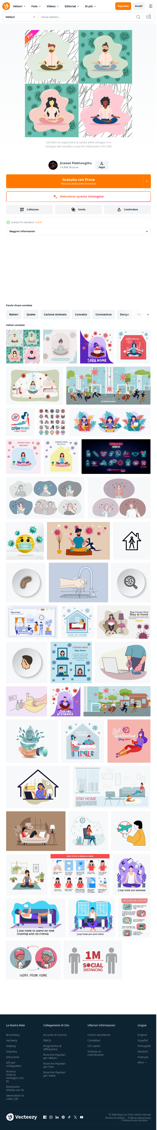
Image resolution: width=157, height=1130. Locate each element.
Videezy (11, 1046)
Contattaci (94, 1040)
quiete (31, 314)
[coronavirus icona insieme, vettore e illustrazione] (52, 422)
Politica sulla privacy (136, 1117)
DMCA (47, 1040)
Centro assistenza (98, 1035)
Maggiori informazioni (22, 231)
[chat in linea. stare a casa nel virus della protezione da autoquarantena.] (88, 831)
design (124, 314)
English (139, 1035)
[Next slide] (142, 314)
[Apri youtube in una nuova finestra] (81, 1117)
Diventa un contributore (95, 1053)
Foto (34, 6)
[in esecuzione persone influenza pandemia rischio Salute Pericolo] (116, 701)
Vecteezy (11, 1040)
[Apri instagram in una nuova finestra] (50, 1117)
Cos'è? (38, 222)
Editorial (70, 6)
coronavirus (104, 314)
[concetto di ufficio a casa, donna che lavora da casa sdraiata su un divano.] (35, 831)
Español (140, 1040)
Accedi (138, 6)
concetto (81, 314)
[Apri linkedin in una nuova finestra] (57, 1117)
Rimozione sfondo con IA (15, 1088)
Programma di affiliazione (52, 1047)
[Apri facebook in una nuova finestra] (44, 1117)
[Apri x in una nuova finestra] (75, 1117)
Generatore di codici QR (15, 1097)
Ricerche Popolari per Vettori (54, 1056)
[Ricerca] (138, 17)
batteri (13, 314)
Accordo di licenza (55, 1035)
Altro (138, 1062)
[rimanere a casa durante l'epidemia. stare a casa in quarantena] (111, 787)
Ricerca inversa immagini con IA (15, 1076)
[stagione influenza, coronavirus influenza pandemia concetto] (108, 386)
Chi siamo (93, 1046)
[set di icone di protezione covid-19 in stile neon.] (116, 456)
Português (141, 1046)
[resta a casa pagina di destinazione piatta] (32, 622)
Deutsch (140, 1051)
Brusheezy (13, 1035)
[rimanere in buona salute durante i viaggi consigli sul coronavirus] (134, 917)
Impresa (11, 1051)
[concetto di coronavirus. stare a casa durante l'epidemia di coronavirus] (77, 622)
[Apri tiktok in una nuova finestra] (69, 1117)
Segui (102, 167)
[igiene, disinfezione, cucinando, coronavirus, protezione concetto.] (78, 582)
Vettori (17, 6)
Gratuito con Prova (78, 181)
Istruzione (12, 1057)
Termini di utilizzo (112, 1117)
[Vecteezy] (6, 6)
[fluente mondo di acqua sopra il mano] (32, 741)
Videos (51, 6)
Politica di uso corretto (132, 1120)
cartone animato (55, 314)
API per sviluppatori (13, 1064)
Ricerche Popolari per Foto (54, 1065)
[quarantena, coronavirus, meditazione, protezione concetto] (34, 386)
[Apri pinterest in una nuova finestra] (63, 1117)
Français (140, 1057)
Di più (89, 6)
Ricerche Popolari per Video (54, 1073)
